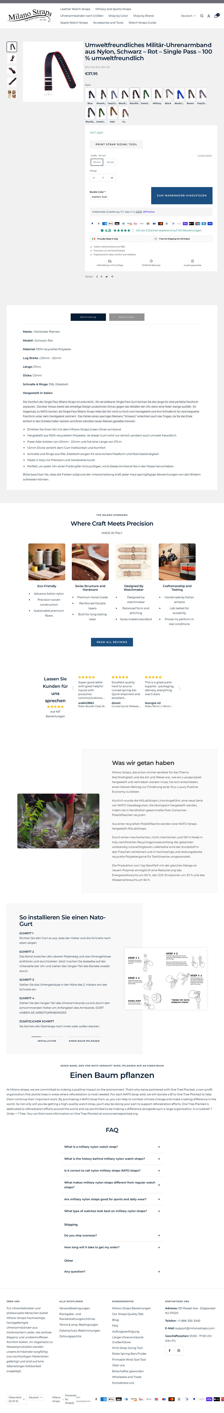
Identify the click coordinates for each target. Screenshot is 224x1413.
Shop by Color (118, 15)
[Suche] (201, 15)
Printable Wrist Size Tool (129, 1359)
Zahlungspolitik (70, 1336)
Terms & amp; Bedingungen (78, 1324)
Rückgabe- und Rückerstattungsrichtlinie (77, 1316)
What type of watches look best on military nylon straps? (105, 1211)
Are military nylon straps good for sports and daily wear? (105, 1199)
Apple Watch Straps (74, 22)
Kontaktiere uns (123, 1382)
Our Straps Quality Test (127, 1314)
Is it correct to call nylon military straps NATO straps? (102, 1170)
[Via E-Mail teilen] (112, 277)
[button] (73, 688)
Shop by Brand (143, 15)
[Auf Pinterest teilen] (101, 277)
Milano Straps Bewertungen (131, 1308)
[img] (55, 706)
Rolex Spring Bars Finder (129, 1353)
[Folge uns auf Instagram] (178, 1350)
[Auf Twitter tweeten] (106, 277)
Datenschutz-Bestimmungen (79, 1330)
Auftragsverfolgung (125, 1331)
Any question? (74, 1271)
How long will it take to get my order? (92, 1247)
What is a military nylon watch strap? (91, 1146)
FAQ (115, 1325)
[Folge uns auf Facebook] (169, 1350)
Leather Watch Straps (75, 9)
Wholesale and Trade (126, 1377)
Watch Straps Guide (142, 22)
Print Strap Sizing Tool (116, 144)
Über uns (118, 1365)
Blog (115, 1320)
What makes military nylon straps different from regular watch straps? (109, 1185)
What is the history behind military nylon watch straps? (104, 1158)
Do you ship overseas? (80, 1235)
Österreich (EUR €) (15, 1399)
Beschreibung (88, 317)
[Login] (208, 16)
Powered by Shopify (70, 1399)
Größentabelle (205, 155)
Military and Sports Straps (113, 9)
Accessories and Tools (108, 22)
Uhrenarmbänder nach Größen (81, 15)
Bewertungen (126, 317)
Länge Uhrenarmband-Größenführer (128, 1340)
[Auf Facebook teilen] (97, 277)
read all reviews (112, 642)
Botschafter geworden (128, 1371)
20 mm (97, 162)
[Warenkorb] (215, 16)
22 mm (110, 162)
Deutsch (186, 15)
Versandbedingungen (74, 1308)
